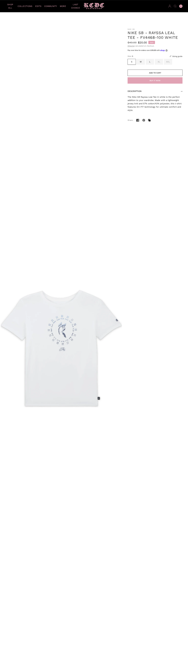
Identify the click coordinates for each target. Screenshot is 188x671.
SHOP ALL (10, 6)
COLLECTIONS (25, 6)
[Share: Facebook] (138, 120)
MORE (63, 6)
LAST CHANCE (75, 6)
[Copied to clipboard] (149, 120)
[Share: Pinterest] (144, 120)
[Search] (175, 6)
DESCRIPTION (134, 91)
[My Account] (169, 6)
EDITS (38, 6)
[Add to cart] (155, 73)
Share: (130, 120)
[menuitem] (11, 6)
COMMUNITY (50, 6)
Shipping (131, 46)
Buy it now (155, 81)
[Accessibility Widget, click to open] (6, 665)
